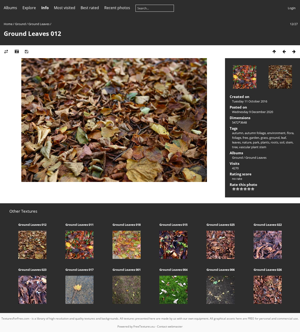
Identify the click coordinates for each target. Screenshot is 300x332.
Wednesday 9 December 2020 (252, 112)
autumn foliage (255, 133)
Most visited (64, 7)
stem (289, 142)
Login (292, 8)
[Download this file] (26, 51)
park (256, 142)
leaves (236, 142)
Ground (20, 24)
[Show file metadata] (17, 51)
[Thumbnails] (274, 51)
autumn (237, 133)
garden (254, 138)
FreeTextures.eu (144, 326)
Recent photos (117, 7)
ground (274, 138)
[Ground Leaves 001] (126, 303)
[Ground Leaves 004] (173, 303)
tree (235, 147)
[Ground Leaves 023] (32, 303)
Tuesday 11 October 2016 (249, 101)
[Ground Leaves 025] (220, 258)
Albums (10, 7)
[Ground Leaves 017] (79, 303)
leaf (283, 138)
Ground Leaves (38, 24)
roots (274, 142)
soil (282, 142)
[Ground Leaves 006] (220, 303)
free (245, 138)
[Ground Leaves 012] (32, 258)
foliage (236, 138)
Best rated (90, 7)
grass (264, 138)
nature (246, 142)
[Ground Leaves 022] (267, 258)
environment (276, 133)
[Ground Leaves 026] (267, 303)
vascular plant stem (252, 147)
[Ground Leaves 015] (173, 258)
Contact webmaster (170, 326)
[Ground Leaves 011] (79, 258)
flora (290, 133)
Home (8, 24)
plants (265, 142)
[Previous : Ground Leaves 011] (284, 51)
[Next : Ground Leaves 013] (294, 51)
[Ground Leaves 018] (126, 258)
